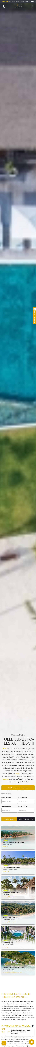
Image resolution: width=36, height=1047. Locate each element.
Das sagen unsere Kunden (16, 1)
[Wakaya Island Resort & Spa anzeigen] (18, 963)
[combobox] (9, 801)
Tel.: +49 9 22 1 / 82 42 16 (26, 819)
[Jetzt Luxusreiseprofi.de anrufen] (4, 6)
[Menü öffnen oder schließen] (32, 6)
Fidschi (4, 748)
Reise (17, 773)
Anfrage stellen (9, 819)
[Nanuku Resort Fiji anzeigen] (18, 912)
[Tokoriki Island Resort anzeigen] (18, 887)
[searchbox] (9, 801)
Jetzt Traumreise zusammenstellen (18, 788)
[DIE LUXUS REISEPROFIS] (18, 6)
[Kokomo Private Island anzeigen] (18, 862)
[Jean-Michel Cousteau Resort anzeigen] (18, 837)
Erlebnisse (6, 779)
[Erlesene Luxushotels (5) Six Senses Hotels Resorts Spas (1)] (9, 801)
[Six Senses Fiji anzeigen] (18, 937)
